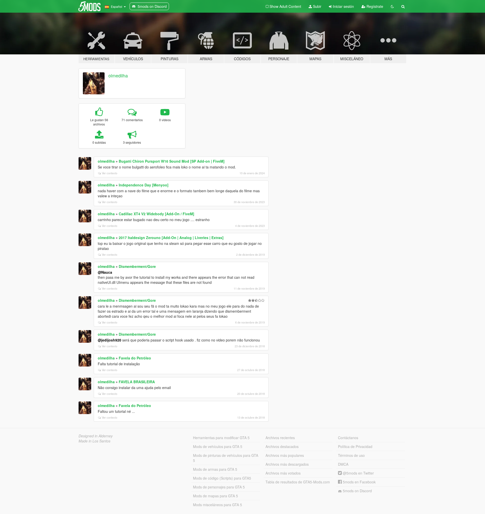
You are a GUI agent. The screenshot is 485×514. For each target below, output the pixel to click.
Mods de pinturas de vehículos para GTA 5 (225, 458)
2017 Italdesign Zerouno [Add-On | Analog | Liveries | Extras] (171, 237)
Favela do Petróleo (135, 357)
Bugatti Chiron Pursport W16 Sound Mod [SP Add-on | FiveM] (172, 161)
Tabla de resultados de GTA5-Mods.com (297, 481)
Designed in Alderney (96, 435)
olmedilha (118, 75)
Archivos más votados (283, 473)
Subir (316, 6)
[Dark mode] (392, 6)
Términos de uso (351, 455)
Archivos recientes (280, 437)
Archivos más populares (284, 455)
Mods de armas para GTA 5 (215, 469)
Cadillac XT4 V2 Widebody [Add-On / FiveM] (156, 213)
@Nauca (105, 272)
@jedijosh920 (109, 339)
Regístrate (374, 6)
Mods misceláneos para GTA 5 (217, 504)
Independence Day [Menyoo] (143, 184)
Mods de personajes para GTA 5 (219, 486)
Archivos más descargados (287, 464)
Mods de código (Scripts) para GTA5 (222, 478)
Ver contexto (109, 173)
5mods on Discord (357, 490)
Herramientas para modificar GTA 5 (221, 437)
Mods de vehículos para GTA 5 (217, 446)
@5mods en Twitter (358, 473)
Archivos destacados (282, 446)
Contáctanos (348, 437)
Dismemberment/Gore (137, 266)
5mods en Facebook (359, 481)
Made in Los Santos (94, 440)
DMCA (343, 464)
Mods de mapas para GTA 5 (215, 495)
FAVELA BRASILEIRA (137, 381)
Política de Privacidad (355, 446)
